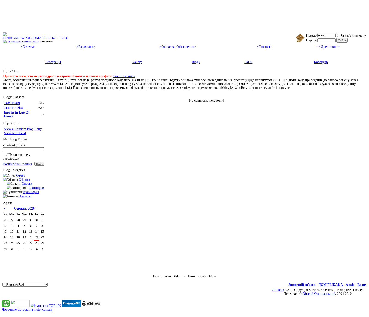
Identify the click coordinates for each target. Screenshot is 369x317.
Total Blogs (12, 103)
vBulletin (278, 290)
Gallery (137, 62)
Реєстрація (53, 62)
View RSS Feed (15, 133)
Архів (350, 284)
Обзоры (24, 179)
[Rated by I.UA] (20, 305)
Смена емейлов (124, 76)
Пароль (311, 40)
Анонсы (25, 196)
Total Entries (13, 108)
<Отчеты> (28, 46)
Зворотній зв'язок (302, 284)
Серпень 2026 (24, 208)
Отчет (20, 175)
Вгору (362, 284)
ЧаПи (248, 62)
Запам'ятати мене (353, 35)
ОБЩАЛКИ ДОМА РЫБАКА (35, 37)
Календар (321, 62)
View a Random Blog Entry (23, 129)
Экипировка (38, 188)
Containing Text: (14, 145)
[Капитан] (71, 305)
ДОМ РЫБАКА (330, 284)
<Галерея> (264, 46)
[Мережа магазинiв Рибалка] (91, 305)
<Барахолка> (85, 46)
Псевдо (311, 35)
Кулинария (31, 192)
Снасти (27, 183)
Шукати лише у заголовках (16, 156)
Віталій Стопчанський (319, 293)
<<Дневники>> (328, 46)
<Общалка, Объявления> (178, 46)
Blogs (64, 37)
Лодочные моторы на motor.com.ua (27, 309)
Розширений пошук (17, 164)
